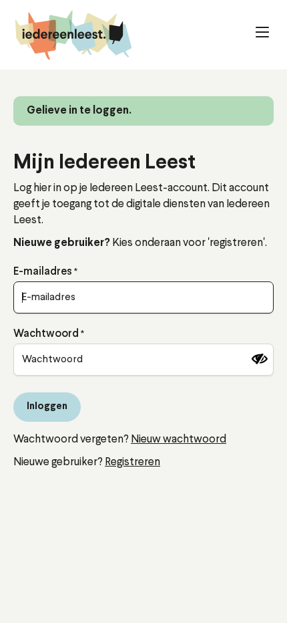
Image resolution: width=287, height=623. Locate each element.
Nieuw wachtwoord (178, 439)
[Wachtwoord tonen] (260, 359)
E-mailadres (42, 272)
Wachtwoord (46, 334)
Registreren (132, 462)
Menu (247, 30)
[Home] (73, 35)
